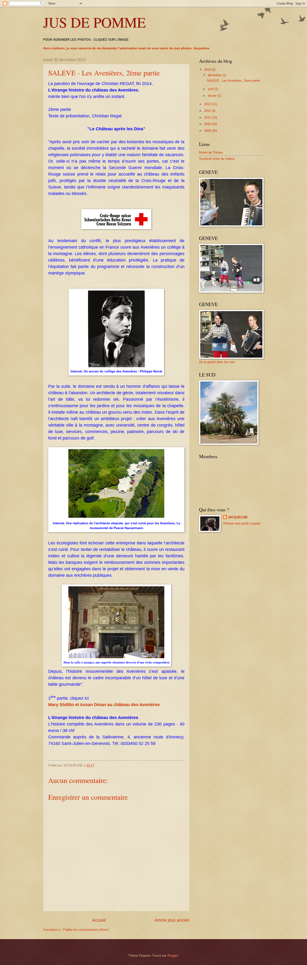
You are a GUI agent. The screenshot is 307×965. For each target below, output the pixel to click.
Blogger (172, 955)
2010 (208, 124)
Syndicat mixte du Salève (217, 158)
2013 (208, 104)
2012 (208, 111)
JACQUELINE (238, 517)
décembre (215, 75)
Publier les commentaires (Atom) (86, 929)
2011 (208, 117)
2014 (208, 69)
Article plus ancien (171, 920)
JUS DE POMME (94, 22)
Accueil (99, 920)
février (212, 95)
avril (211, 89)
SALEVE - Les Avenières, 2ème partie (233, 80)
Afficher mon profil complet (241, 523)
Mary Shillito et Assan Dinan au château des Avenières (104, 704)
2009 (208, 130)
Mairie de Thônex (211, 152)
